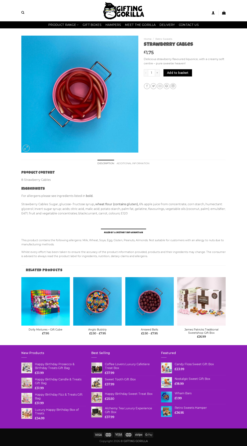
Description (105, 163)
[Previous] (21, 311)
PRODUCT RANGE (62, 25)
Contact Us (189, 25)
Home (148, 38)
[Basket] (224, 13)
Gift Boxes (92, 25)
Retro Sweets (163, 38)
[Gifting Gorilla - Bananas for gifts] (123, 10)
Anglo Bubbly (97, 329)
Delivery (167, 25)
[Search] (22, 12)
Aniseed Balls (149, 329)
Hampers (113, 25)
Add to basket (177, 72)
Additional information (133, 163)
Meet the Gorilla (140, 25)
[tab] (105, 163)
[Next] (225, 311)
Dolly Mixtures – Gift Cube (45, 329)
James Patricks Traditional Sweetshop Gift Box (201, 331)
